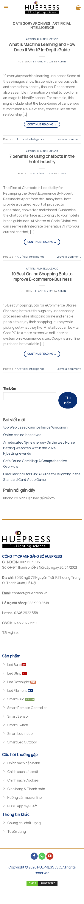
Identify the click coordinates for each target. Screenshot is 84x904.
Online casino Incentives (22, 434)
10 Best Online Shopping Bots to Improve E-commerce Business (42, 276)
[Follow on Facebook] (34, 856)
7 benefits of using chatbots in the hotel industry (42, 158)
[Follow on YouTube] (49, 856)
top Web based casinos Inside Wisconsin (35, 427)
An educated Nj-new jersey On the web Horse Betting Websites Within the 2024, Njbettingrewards (39, 448)
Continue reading (42, 124)
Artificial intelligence (42, 39)
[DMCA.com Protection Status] (42, 883)
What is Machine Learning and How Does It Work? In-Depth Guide (42, 47)
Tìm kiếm (9, 388)
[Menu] (5, 7)
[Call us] (42, 856)
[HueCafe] (42, 7)
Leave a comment (68, 139)
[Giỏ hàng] (78, 7)
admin (62, 61)
